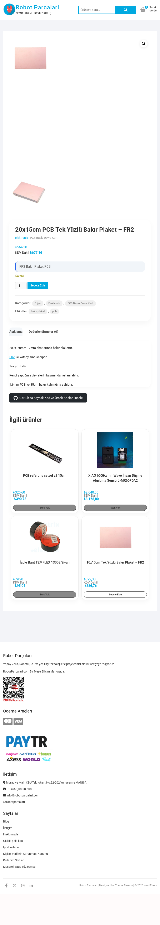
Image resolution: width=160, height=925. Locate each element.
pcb (54, 311)
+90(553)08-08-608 (19, 789)
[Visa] (18, 722)
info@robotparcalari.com (22, 795)
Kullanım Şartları (13, 860)
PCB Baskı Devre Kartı (80, 303)
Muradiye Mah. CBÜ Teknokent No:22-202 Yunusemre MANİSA (45, 782)
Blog (6, 821)
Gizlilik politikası (13, 840)
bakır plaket (38, 311)
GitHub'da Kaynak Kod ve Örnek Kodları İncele (51, 398)
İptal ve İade (11, 847)
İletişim (7, 828)
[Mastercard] (7, 722)
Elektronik (21, 237)
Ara (125, 10)
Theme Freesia (124, 885)
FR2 (12, 357)
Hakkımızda (10, 834)
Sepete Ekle (37, 285)
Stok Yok (45, 507)
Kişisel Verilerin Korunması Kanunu (25, 853)
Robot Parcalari (37, 7)
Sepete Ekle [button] (115, 594)
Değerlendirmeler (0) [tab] (43, 332)
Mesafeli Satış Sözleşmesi (19, 866)
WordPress (150, 885)
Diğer (38, 303)
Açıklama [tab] (15, 332)
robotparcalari (15, 802)
